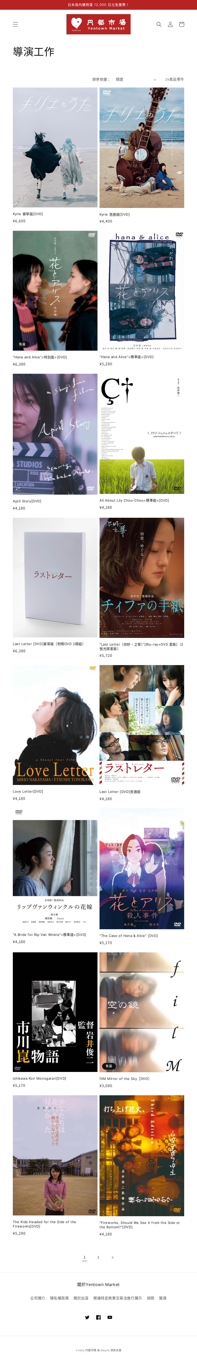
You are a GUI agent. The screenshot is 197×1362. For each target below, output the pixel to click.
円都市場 (90, 1350)
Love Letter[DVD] (28, 791)
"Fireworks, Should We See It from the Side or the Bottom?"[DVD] (140, 1225)
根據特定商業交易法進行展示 (117, 1298)
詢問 (150, 1298)
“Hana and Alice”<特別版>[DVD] (40, 357)
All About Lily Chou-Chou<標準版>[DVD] (134, 500)
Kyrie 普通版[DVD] (115, 214)
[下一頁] (112, 1257)
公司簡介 (37, 1298)
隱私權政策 (59, 1298)
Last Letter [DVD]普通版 (120, 792)
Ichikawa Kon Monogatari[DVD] (39, 1078)
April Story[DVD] (27, 501)
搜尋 (162, 1298)
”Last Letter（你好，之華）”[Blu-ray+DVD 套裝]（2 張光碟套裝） (141, 646)
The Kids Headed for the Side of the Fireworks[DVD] (44, 1224)
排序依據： (101, 79)
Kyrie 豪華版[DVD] (28, 214)
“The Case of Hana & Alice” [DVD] (129, 936)
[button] (15, 24)
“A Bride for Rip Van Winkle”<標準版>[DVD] (49, 935)
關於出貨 (81, 1298)
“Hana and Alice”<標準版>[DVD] (127, 357)
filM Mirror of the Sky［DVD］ (125, 1079)
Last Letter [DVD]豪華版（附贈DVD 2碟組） (49, 644)
